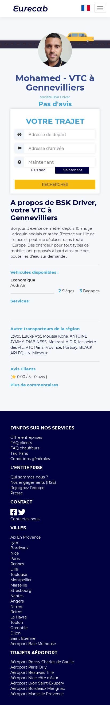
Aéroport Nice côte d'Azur (34, 677)
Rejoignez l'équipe (27, 487)
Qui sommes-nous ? (29, 477)
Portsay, (71, 347)
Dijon (15, 633)
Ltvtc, (16, 336)
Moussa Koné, (56, 336)
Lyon (14, 542)
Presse (16, 493)
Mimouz (40, 353)
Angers (17, 601)
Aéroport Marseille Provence (37, 693)
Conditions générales (30, 458)
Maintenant (72, 170)
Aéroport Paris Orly (28, 667)
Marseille (18, 585)
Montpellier (21, 579)
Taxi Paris (19, 453)
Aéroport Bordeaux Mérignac (37, 688)
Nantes (16, 595)
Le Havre (18, 617)
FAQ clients (21, 442)
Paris (15, 558)
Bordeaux (19, 548)
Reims (16, 611)
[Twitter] (22, 512)
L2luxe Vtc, (32, 336)
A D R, (72, 341)
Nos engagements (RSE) (33, 482)
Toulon (16, 622)
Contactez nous (25, 519)
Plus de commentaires (34, 384)
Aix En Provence (25, 537)
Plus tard (38, 170)
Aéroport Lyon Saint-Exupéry (37, 683)
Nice (14, 553)
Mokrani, (57, 341)
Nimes (16, 606)
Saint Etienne (22, 638)
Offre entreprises (26, 437)
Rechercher (55, 184)
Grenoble (19, 627)
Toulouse (18, 574)
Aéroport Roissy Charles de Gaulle (42, 661)
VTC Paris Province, (44, 347)
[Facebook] (13, 512)
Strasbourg (21, 590)
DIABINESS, (37, 341)
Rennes (17, 563)
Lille (14, 569)
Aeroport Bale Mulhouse (33, 643)
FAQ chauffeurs (25, 448)
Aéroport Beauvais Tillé (32, 672)
